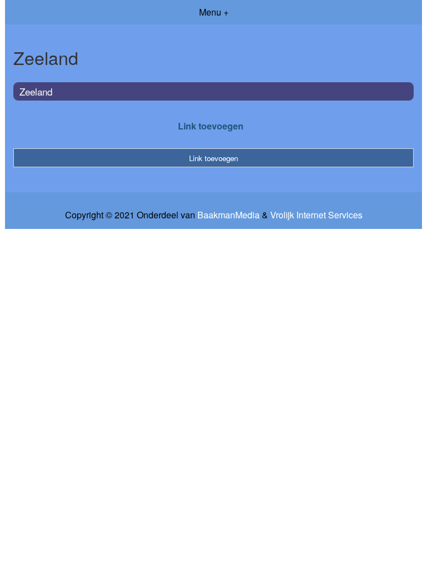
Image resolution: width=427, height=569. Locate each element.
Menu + (214, 12)
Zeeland (35, 91)
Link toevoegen (211, 125)
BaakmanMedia (228, 215)
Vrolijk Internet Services (316, 215)
